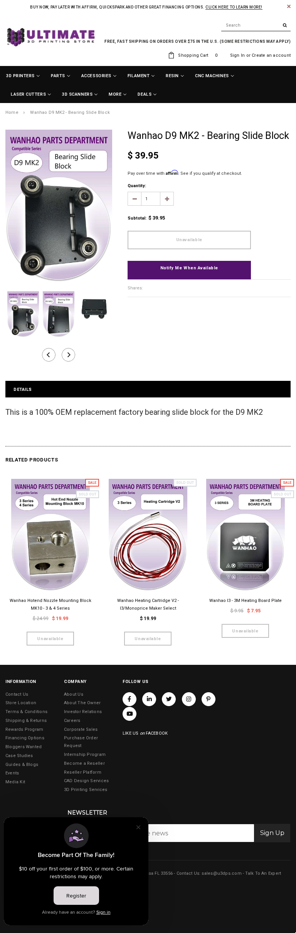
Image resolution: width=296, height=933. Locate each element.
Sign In (237, 55)
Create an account (271, 55)
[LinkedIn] (149, 699)
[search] (256, 25)
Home (11, 112)
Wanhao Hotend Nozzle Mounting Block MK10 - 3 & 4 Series (50, 604)
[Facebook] (129, 699)
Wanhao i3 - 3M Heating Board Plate (245, 600)
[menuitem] (23, 76)
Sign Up (272, 833)
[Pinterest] (208, 699)
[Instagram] (189, 699)
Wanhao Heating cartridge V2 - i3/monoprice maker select (148, 604)
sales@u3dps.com (221, 873)
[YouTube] (129, 714)
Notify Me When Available (189, 267)
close (289, 6)
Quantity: (137, 185)
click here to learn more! (233, 7)
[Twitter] (169, 699)
